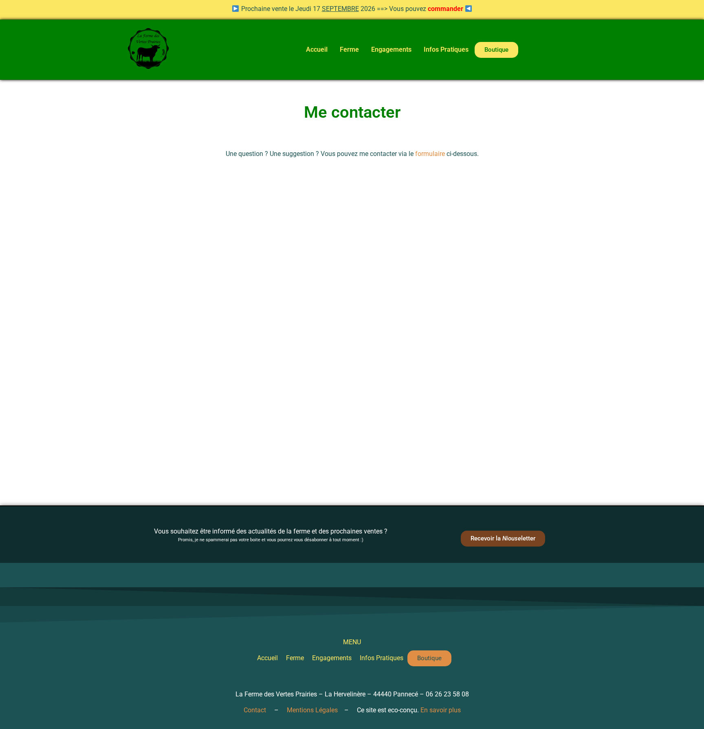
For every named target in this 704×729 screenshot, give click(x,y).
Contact (255, 710)
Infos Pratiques (446, 49)
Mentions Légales (312, 710)
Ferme (349, 49)
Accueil (317, 49)
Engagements (391, 49)
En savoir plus (440, 710)
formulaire (430, 154)
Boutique (496, 49)
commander (445, 9)
